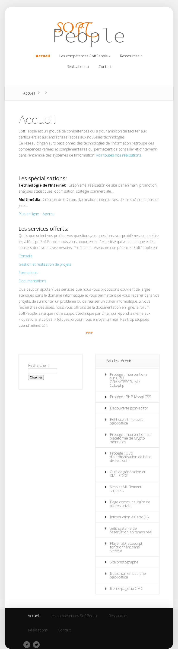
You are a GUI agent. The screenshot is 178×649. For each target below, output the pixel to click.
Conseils (25, 255)
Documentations (32, 280)
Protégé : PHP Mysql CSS (130, 396)
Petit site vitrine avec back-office (126, 421)
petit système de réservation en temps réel (131, 530)
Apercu (48, 213)
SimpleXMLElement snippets (125, 488)
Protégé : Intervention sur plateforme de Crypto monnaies (131, 438)
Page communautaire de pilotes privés (130, 503)
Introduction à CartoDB (129, 517)
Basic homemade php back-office (128, 575)
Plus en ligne (29, 213)
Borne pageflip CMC (126, 588)
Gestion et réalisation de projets (45, 264)
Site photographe (124, 562)
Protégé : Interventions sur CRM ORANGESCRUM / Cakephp (128, 380)
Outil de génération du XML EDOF (128, 473)
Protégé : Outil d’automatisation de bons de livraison (131, 457)
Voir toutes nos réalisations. (119, 155)
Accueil (29, 93)
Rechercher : (38, 365)
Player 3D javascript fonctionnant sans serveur (126, 547)
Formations (28, 272)
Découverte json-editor (129, 408)
